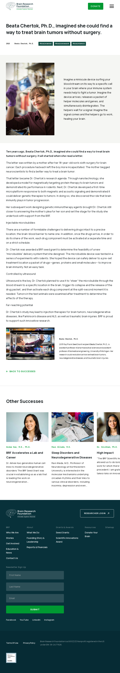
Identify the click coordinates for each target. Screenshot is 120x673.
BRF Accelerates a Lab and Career (24, 455)
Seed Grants (62, 532)
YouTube (24, 619)
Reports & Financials (37, 547)
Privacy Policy (29, 643)
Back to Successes (22, 371)
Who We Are (12, 532)
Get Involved (12, 543)
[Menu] (112, 6)
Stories (10, 537)
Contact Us (12, 558)
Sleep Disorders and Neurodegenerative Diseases (72, 455)
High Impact (105, 453)
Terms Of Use (12, 643)
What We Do (33, 532)
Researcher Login (95, 513)
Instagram (49, 619)
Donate (95, 6)
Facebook (11, 619)
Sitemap (109, 527)
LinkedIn (36, 619)
